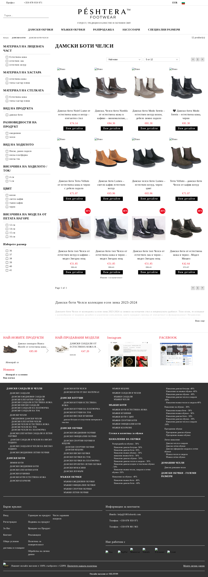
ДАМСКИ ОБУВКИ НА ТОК (77, 457)
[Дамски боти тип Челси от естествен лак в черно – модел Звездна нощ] (148, 228)
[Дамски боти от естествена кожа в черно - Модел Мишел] (186, 228)
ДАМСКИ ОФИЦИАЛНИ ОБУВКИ (80, 436)
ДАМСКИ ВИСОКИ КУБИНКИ (78, 416)
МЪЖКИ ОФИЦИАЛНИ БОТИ (126, 424)
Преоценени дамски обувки (178, 432)
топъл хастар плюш (19, 83)
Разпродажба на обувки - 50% (125, 444)
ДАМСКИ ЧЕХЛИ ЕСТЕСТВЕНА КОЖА (30, 424)
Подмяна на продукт (39, 522)
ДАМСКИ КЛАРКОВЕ (20, 481)
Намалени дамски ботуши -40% (180, 388)
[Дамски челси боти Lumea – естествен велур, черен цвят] (148, 158)
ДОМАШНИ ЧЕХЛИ (172, 463)
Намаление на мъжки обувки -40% (181, 391)
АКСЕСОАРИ (131, 29)
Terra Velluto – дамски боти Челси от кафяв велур (186, 183)
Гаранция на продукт (39, 515)
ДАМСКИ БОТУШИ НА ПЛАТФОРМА (82, 409)
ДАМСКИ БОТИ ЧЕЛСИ (75, 388)
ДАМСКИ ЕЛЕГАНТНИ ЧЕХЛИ (26, 421)
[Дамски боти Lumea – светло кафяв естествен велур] (111, 158)
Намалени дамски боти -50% (127, 450)
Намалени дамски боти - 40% (127, 483)
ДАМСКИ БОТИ (15, 458)
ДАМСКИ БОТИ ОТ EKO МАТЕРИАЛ (81, 392)
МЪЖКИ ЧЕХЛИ (122, 399)
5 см (11, 181)
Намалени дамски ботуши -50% (128, 447)
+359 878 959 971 (33, 2)
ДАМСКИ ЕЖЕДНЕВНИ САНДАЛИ (28, 397)
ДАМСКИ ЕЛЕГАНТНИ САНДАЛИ (28, 400)
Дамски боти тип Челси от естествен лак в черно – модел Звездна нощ (148, 255)
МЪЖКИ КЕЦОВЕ (120, 388)
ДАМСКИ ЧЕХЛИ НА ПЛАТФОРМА (29, 430)
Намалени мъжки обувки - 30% (180, 413)
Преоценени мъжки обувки (178, 435)
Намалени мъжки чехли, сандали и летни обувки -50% (131, 470)
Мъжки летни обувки (175, 457)
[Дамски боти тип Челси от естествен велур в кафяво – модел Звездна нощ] (74, 228)
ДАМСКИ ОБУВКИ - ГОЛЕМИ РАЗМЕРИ (178, 475)
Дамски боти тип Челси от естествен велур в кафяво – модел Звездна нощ (74, 255)
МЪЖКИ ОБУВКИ (70, 477)
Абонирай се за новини (16, 375)
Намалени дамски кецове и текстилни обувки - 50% (133, 465)
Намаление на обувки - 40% (124, 477)
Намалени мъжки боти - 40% (127, 480)
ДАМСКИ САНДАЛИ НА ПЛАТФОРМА (30, 408)
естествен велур (17, 65)
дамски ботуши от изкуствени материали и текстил (82, 421)
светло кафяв (16, 199)
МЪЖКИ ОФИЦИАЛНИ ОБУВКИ (79, 485)
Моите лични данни (194, 566)
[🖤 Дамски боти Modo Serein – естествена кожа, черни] (186, 88)
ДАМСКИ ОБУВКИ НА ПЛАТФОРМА (82, 461)
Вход (5, 515)
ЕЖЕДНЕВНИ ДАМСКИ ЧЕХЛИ (27, 418)
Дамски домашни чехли (175, 467)
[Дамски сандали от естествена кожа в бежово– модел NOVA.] (62, 349)
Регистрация (9, 522)
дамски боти (16, 115)
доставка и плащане (13, 548)
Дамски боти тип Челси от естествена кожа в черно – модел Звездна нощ (111, 255)
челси (12, 137)
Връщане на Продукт (39, 528)
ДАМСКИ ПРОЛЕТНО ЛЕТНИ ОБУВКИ (82, 464)
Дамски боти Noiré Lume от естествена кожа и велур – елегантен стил (74, 114)
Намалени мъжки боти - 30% (179, 410)
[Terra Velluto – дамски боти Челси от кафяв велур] (186, 158)
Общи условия (11, 541)
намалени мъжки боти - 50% (126, 455)
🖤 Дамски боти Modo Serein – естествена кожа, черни (186, 114)
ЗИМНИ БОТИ (17, 463)
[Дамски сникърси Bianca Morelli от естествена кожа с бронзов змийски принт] (10, 349)
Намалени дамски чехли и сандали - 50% (132, 461)
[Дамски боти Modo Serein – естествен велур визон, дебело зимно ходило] (148, 88)
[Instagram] (203, 3)
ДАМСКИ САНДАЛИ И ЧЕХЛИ (24, 388)
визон (12, 195)
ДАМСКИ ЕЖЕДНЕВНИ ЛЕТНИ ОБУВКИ (29, 452)
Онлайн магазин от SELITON (104, 574)
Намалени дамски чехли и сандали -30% (180, 423)
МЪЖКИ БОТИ (118, 405)
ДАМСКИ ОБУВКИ (71, 428)
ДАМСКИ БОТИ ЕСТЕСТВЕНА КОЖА (28, 477)
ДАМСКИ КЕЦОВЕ (74, 450)
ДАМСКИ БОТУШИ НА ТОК (77, 412)
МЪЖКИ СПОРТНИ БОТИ (124, 420)
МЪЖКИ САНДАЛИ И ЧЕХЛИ (126, 393)
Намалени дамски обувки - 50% (128, 458)
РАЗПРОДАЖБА (103, 29)
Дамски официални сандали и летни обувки (181, 450)
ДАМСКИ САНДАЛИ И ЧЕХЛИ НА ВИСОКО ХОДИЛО (30, 447)
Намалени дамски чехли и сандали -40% (180, 398)
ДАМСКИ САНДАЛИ (20, 393)
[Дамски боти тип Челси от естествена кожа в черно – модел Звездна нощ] (111, 228)
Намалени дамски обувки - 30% (180, 419)
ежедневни (15, 133)
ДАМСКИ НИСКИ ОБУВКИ (77, 453)
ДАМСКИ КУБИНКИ (20, 474)
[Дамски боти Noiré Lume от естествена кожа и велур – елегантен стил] (74, 88)
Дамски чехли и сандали (177, 443)
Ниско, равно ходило (20, 151)
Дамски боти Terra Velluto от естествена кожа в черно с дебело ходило (74, 185)
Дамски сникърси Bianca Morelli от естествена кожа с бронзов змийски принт (33, 345)
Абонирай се (12, 362)
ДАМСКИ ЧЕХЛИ (18, 415)
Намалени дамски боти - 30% (179, 416)
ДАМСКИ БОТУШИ (71, 398)
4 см (11, 177)
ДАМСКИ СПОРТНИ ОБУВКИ (79, 447)
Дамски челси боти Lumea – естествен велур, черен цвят (148, 185)
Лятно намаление (172, 440)
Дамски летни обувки (175, 446)
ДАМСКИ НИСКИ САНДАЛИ (25, 405)
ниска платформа (18, 155)
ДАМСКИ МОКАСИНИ (75, 468)
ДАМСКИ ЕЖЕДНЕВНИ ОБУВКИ (80, 433)
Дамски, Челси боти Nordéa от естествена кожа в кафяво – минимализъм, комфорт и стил (111, 114)
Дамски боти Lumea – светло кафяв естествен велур (111, 185)
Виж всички (9, 378)
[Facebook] (193, 3)
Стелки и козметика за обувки (126, 433)
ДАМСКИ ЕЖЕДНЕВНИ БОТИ (24, 466)
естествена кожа (17, 79)
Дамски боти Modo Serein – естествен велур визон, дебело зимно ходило (148, 114)
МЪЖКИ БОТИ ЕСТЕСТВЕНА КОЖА (129, 410)
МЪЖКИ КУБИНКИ (121, 413)
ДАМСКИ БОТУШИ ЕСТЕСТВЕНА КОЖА (79, 403)
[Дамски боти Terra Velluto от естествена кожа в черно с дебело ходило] (74, 158)
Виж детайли (74, 128)
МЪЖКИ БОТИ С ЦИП (123, 417)
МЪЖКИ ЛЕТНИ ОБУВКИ (76, 492)
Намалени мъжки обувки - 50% (128, 453)
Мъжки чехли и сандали (177, 454)
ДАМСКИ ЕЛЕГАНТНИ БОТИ (24, 470)
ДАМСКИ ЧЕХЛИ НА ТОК (24, 427)
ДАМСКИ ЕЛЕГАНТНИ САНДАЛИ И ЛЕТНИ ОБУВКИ (30, 434)
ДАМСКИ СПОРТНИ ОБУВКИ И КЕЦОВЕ (78, 442)
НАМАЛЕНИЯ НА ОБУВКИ (125, 439)
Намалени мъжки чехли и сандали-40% (183, 402)
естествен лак (16, 61)
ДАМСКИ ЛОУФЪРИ (73, 471)
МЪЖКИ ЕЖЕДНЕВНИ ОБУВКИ (79, 481)
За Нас (6, 528)
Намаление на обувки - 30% (176, 407)
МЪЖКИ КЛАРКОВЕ (122, 428)
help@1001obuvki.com (129, 514)
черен (12, 207)
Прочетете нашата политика (82, 566)
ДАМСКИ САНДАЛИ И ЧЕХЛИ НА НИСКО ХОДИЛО (30, 441)
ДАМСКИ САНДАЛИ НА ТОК (26, 411)
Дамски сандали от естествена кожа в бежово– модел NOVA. (84, 345)
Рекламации (34, 535)
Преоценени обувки (173, 429)
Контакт (7, 535)
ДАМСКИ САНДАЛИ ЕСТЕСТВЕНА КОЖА (32, 402)
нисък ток (14, 159)
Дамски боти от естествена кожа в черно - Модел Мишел (186, 255)
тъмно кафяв (16, 203)
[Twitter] (198, 3)
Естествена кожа (18, 57)
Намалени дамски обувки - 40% (180, 394)
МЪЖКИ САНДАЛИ (123, 397)
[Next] (46, 350)
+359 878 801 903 (129, 527)
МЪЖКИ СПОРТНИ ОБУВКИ (78, 489)
